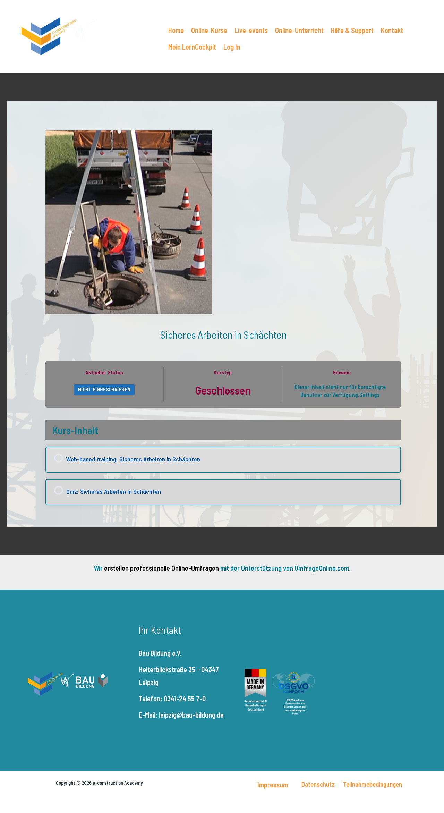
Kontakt (392, 30)
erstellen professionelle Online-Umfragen (161, 568)
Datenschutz (318, 784)
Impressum (272, 784)
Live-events (251, 30)
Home (176, 30)
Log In (231, 47)
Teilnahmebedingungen (372, 784)
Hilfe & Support (352, 30)
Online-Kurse (209, 30)
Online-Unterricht (299, 30)
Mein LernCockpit (192, 47)
